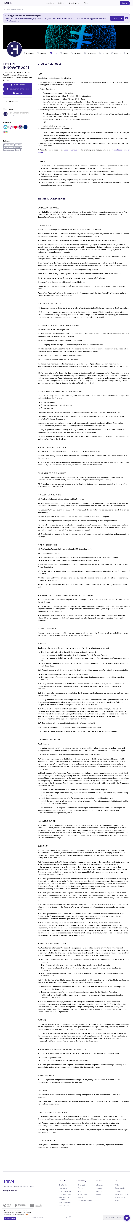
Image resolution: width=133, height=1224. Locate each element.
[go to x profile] (63, 1217)
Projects (77, 53)
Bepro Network (64, 1206)
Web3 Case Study (65, 1203)
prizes (65, 53)
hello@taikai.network (10, 1190)
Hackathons (49, 3)
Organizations (74, 3)
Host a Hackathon (65, 1191)
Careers (99, 1188)
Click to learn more (19, 1214)
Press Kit (99, 1191)
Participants (91, 53)
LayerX (98, 1194)
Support (118, 1191)
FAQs (117, 1185)
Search (80, 1197)
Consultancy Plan (65, 1194)
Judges (105, 53)
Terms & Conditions (121, 1194)
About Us (99, 1185)
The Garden (63, 1185)
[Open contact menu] (127, 1218)
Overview (30, 53)
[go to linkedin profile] (66, 1217)
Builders (61, 3)
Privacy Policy (120, 1197)
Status (117, 1200)
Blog (85, 3)
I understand (10, 1218)
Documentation (120, 1188)
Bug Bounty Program (85, 1200)
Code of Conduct (70, 150)
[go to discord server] (70, 1217)
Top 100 (80, 1188)
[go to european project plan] (23, 1205)
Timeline (43, 53)
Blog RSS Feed (83, 1194)
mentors (117, 53)
